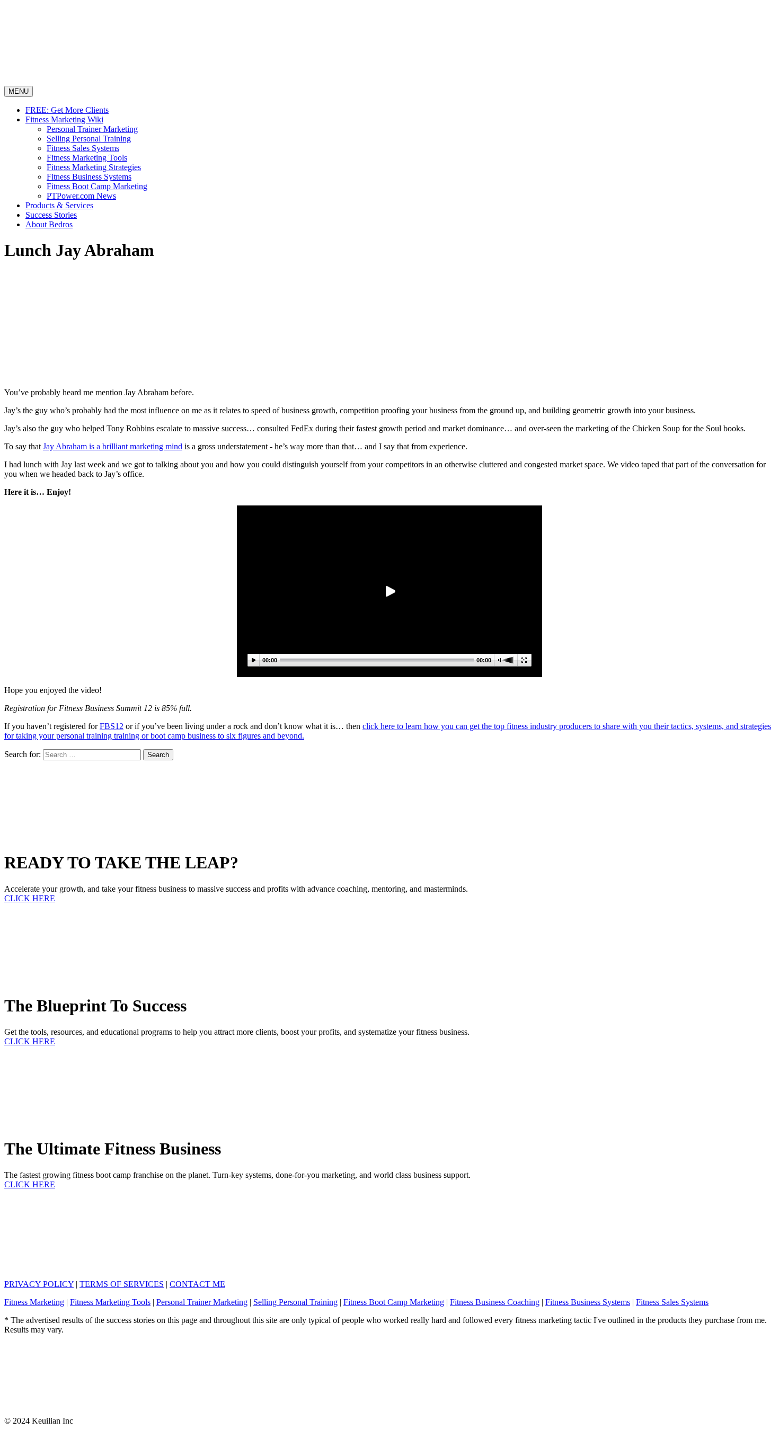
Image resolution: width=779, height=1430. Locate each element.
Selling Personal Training (89, 138)
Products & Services (59, 205)
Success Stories (51, 214)
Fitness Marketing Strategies (94, 167)
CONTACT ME (197, 1284)
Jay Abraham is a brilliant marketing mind (112, 446)
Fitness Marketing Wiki (64, 119)
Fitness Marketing (34, 1302)
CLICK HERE (29, 898)
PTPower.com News (81, 195)
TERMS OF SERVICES (121, 1284)
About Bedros (49, 224)
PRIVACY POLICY (39, 1284)
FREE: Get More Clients (67, 109)
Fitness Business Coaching (494, 1302)
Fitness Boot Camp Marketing (97, 186)
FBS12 (111, 726)
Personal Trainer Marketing (92, 129)
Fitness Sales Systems (83, 148)
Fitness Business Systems (89, 176)
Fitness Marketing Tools (87, 157)
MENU (20, 92)
